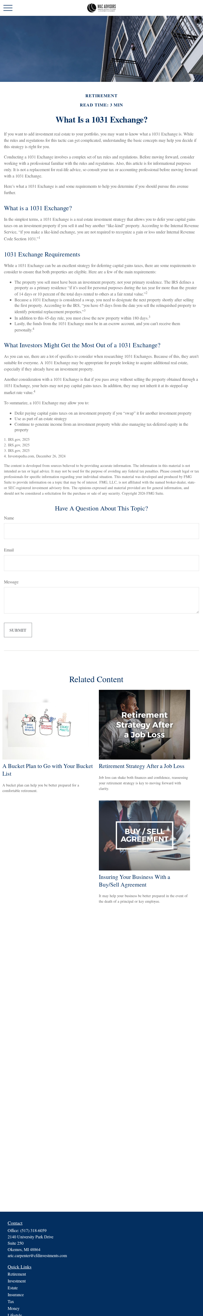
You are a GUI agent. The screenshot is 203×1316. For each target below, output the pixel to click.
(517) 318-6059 (33, 1230)
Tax (11, 1301)
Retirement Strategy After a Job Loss (141, 766)
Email (9, 549)
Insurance (16, 1294)
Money (14, 1308)
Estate (13, 1287)
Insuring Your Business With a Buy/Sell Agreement (134, 880)
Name (9, 518)
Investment (17, 1281)
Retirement (17, 1274)
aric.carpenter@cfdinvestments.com (37, 1255)
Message (11, 581)
